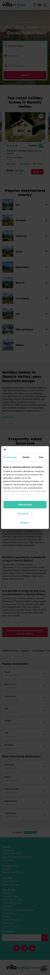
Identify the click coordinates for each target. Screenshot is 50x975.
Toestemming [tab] (9, 457)
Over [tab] (41, 457)
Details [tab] (26, 457)
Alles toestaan (25, 504)
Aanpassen (23, 513)
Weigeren (25, 522)
